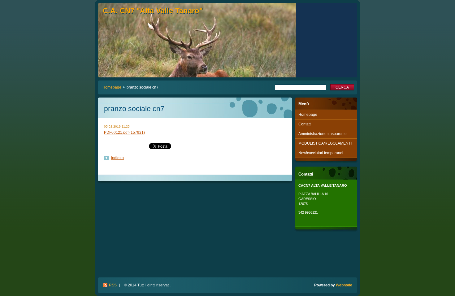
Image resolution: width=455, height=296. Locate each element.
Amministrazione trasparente (322, 134)
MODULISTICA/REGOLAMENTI (325, 143)
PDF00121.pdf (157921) (124, 132)
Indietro (117, 158)
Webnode (344, 285)
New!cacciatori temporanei (320, 153)
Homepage (111, 87)
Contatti (304, 124)
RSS (113, 285)
